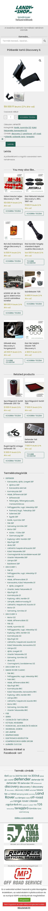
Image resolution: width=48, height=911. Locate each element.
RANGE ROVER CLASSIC (15, 670)
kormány (32, 794)
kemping (20, 794)
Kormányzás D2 (14, 636)
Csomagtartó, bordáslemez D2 (21, 663)
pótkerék (8, 136)
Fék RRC (10, 673)
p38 (11, 801)
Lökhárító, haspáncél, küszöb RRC (22, 701)
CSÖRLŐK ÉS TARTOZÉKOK (17, 719)
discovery (12, 786)
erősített (33, 790)
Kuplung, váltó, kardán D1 (18, 598)
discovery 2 (17, 133)
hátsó (13, 793)
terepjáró (30, 136)
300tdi (35, 776)
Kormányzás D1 (14, 595)
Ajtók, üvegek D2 (14, 651)
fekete (39, 790)
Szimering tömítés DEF (17, 526)
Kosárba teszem (27, 117)
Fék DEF (10, 523)
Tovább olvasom (31, 262)
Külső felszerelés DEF (16, 551)
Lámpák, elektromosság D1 (19, 601)
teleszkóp (10, 809)
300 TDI (27, 775)
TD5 (39, 804)
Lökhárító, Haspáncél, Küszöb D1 (21, 604)
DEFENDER (10, 478)
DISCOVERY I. (11, 567)
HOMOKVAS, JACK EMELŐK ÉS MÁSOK (21, 726)
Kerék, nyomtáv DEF (16, 520)
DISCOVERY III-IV (13, 667)
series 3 (25, 805)
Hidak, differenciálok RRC (18, 682)
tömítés (33, 808)
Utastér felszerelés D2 (17, 654)
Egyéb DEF (13, 517)
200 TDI (12, 776)
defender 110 (13, 783)
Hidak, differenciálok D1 (17, 579)
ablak (42, 776)
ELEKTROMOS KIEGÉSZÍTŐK (17, 738)
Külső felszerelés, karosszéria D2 (21, 645)
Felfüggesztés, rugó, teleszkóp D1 (21, 573)
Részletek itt (24, 908)
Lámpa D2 (11, 648)
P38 (7, 713)
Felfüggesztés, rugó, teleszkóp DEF (22, 507)
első (27, 790)
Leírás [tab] (11, 144)
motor (27, 798)
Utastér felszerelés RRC (17, 710)
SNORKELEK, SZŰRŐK (14, 729)
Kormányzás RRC (14, 688)
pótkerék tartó (19, 136)
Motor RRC (12, 704)
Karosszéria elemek (17, 488)
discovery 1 (25, 786)
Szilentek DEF (15, 513)
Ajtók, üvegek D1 (16, 586)
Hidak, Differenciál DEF (17, 494)
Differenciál (14, 498)
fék (6, 793)
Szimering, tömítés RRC (17, 707)
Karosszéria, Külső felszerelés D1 (21, 582)
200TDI (19, 775)
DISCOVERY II (11, 614)
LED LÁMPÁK (11, 732)
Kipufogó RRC (13, 685)
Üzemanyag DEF (16, 535)
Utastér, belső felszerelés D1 (19, 589)
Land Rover (27, 133)
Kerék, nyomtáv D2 (22, 127)
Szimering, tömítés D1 (16, 611)
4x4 (6, 776)
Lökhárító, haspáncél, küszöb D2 (21, 642)
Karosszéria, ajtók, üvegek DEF (20, 481)
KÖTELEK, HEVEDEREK (14, 722)
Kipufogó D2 (12, 639)
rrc (20, 804)
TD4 (35, 805)
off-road (37, 133)
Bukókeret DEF (13, 563)
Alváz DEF (11, 545)
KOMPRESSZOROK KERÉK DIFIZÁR (19, 741)
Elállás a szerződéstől (24, 818)
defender (22, 779)
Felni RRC (11, 679)
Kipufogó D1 (12, 592)
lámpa (21, 797)
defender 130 (27, 783)
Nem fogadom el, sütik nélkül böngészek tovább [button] (24, 904)
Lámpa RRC (12, 698)
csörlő (10, 780)
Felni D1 (10, 576)
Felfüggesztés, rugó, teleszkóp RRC (22, 676)
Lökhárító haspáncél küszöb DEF (21, 548)
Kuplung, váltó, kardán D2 (18, 633)
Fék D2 (10, 623)
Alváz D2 (11, 660)
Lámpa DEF (12, 560)
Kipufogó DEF (13, 542)
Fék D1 (10, 570)
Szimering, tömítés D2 (17, 657)
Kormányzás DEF (14, 491)
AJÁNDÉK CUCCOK (14, 744)
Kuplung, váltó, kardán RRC (19, 695)
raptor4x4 (12, 804)
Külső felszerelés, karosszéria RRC (22, 692)
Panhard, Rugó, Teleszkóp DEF (22, 510)
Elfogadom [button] (24, 900)
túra (39, 808)
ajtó (5, 780)
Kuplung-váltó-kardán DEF (19, 539)
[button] (40, 60)
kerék (26, 794)
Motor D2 (11, 617)
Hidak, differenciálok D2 (17, 620)
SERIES (8, 716)
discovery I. (11, 790)
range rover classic (25, 801)
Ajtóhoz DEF (14, 485)
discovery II (20, 790)
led (16, 798)
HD (9, 794)
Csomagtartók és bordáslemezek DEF (24, 554)
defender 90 (37, 779)
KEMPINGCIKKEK (12, 735)
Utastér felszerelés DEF (17, 557)
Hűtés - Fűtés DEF (17, 532)
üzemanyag (24, 812)
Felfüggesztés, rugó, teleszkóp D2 (22, 629)
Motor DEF (11, 529)
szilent (31, 805)
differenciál (38, 783)
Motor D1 (11, 607)
